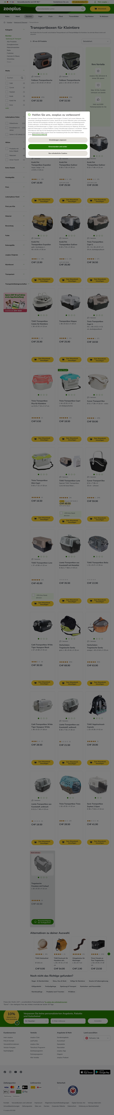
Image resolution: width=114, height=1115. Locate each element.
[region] (58, 134)
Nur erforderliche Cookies (58, 153)
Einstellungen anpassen (57, 140)
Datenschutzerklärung (40, 134)
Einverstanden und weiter (58, 147)
